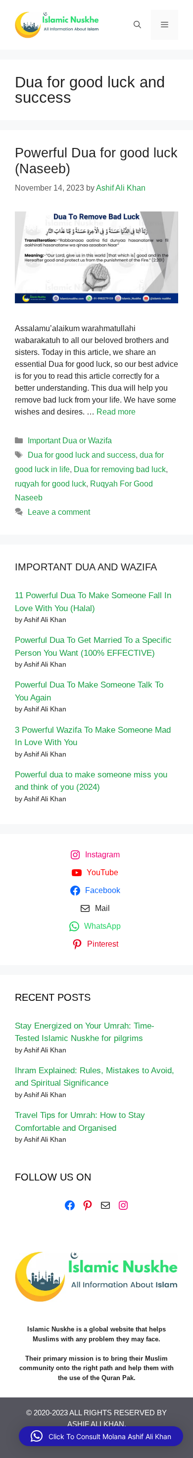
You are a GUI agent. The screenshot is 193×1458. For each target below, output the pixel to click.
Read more (116, 412)
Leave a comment (59, 512)
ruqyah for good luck (50, 484)
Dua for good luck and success (82, 455)
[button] (101, 1436)
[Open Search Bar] (137, 25)
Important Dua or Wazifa (70, 440)
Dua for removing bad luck (120, 469)
